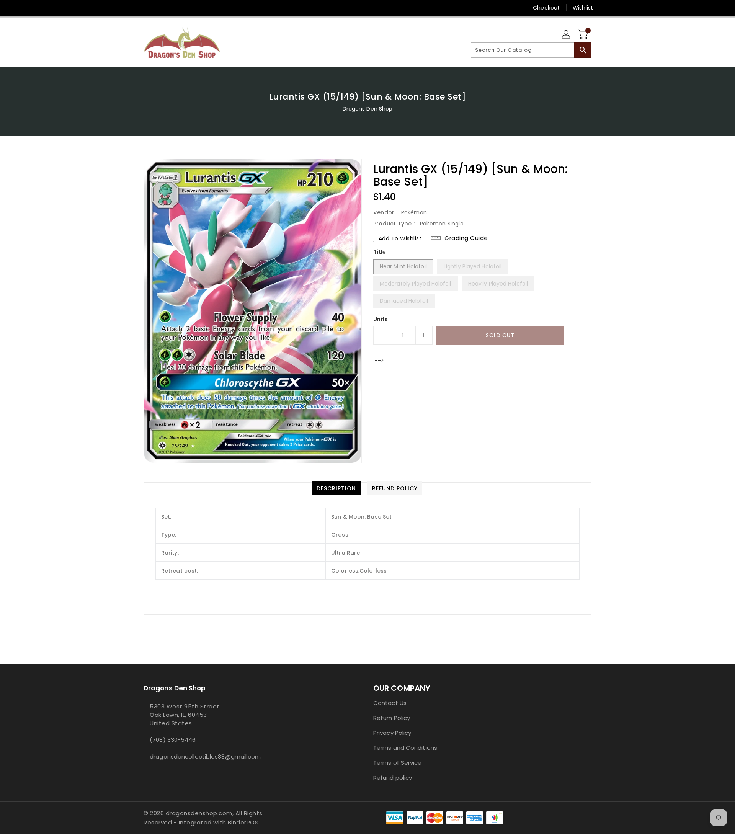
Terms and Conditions (405, 748)
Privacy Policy (392, 733)
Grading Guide (466, 238)
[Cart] (583, 34)
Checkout (546, 7)
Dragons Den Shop (368, 109)
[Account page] (566, 34)
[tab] (336, 488)
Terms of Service (397, 763)
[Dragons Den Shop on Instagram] (147, 7)
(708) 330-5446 (173, 740)
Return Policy (391, 718)
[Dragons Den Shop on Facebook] (133, 7)
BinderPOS (243, 822)
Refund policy (392, 778)
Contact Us (390, 703)
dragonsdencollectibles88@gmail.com (197, 756)
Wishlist (583, 7)
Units (380, 319)
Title (379, 252)
